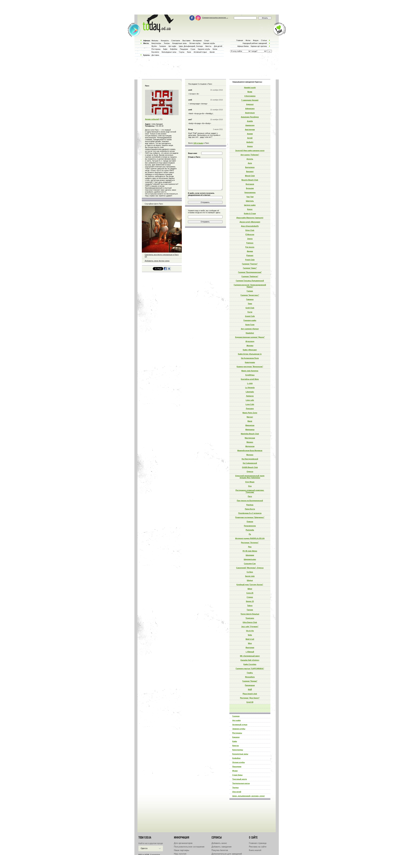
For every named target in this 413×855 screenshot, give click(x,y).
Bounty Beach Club (250, 180)
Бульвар (250, 188)
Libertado (250, 392)
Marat (249, 421)
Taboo (249, 605)
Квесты (235, 745)
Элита (249, 239)
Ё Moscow (250, 234)
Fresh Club (250, 260)
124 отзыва (198, 143)
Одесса (250, 471)
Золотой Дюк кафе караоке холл (249, 150)
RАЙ (250, 689)
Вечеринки (197, 40)
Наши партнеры (181, 850)
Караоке (236, 737)
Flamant (249, 255)
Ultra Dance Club (250, 622)
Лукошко (250, 408)
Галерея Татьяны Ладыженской (250, 281)
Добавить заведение (222, 846)
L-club (250, 383)
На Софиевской (250, 463)
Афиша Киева (243, 46)
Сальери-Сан (250, 564)
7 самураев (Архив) (249, 100)
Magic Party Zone (249, 413)
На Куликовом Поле (250, 358)
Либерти (250, 396)
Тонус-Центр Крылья (250, 614)
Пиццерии (236, 766)
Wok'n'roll (250, 639)
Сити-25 (249, 593)
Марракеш (249, 429)
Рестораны (237, 733)
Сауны (181, 52)
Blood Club (250, 176)
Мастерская (250, 438)
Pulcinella (250, 530)
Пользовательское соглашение (189, 846)
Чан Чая (249, 197)
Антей (249, 138)
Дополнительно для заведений (227, 854)
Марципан (249, 425)
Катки (215, 49)
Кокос (249, 209)
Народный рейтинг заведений (255, 43)
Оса (250, 486)
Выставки (186, 40)
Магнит (250, 417)
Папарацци (250, 685)
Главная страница (257, 843)
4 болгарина (249, 96)
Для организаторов (183, 843)
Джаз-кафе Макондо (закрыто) (249, 218)
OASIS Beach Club (250, 467)
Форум (255, 40)
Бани (189, 52)
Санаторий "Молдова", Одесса (249, 568)
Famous (249, 243)
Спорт (206, 40)
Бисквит (250, 171)
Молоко (249, 455)
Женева (250, 346)
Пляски (250, 522)
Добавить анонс (219, 843)
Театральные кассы (241, 783)
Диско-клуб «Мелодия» (250, 222)
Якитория (250, 647)
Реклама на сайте (257, 846)
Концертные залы (240, 754)
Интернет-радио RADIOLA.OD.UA (250, 538)
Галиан (250, 291)
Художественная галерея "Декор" (250, 337)
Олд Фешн (249, 482)
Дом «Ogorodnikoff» (250, 226)
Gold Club (250, 308)
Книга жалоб (255, 850)
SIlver (249, 589)
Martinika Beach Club (250, 434)
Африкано (250, 108)
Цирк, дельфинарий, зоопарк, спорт (248, 796)
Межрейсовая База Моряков (249, 450)
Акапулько (250, 113)
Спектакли (175, 40)
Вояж (249, 92)
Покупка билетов (220, 850)
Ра (250, 534)
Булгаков (250, 184)
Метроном (249, 446)
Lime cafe (250, 400)
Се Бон (250, 572)
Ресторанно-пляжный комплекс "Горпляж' (250, 491)
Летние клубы (238, 762)
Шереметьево (250, 559)
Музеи (235, 771)
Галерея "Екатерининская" (250, 272)
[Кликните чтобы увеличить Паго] (162, 114)
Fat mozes (249, 247)
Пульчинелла (250, 526)
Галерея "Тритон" (250, 264)
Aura (250, 163)
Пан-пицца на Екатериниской (250, 501)
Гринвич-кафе (249, 320)
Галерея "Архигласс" (250, 295)
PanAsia (249, 505)
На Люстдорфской (250, 459)
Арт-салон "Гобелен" (250, 155)
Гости (249, 312)
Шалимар (250, 555)
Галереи (236, 716)
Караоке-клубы (204, 49)
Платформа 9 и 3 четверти (250, 513)
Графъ (250, 673)
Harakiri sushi (250, 87)
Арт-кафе (236, 720)
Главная (239, 40)
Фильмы (154, 40)
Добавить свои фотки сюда (157, 261)
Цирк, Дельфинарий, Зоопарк (191, 46)
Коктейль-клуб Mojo (250, 379)
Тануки (250, 610)
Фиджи (250, 251)
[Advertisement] (206, 7)
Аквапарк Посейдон (250, 117)
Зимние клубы (238, 729)
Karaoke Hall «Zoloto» (250, 660)
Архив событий (152, 119)
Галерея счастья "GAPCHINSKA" (250, 668)
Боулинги (155, 52)
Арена (250, 146)
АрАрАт (249, 142)
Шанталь (250, 201)
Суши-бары (237, 775)
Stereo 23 (250, 601)
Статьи (264, 40)
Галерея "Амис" (250, 268)
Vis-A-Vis (250, 631)
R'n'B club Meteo (250, 551)
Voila (250, 635)
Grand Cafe (250, 316)
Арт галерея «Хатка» (250, 329)
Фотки (248, 40)
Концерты (165, 40)
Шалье (250, 580)
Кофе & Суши (250, 213)
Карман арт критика (259, 46)
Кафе (234, 741)
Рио (250, 547)
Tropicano (250, 618)
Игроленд (250, 341)
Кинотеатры (237, 750)
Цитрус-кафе (250, 205)
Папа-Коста (250, 509)
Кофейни (236, 758)
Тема (250, 304)
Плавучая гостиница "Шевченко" (249, 517)
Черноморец (250, 192)
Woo (250, 643)
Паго (250, 496)
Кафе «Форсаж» (250, 350)
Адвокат (250, 104)
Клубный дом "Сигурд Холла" (250, 585)
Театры (235, 787)
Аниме (250, 134)
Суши (193, 49)
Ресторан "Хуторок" (250, 543)
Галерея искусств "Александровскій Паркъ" (250, 286)
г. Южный (250, 652)
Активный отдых (239, 724)
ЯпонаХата (250, 677)
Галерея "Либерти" (250, 276)
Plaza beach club (250, 694)
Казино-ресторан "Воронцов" (250, 367)
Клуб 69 (250, 702)
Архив (212, 52)
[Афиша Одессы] (157, 31)
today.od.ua (144, 837)
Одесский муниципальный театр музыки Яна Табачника (249, 477)
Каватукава (250, 362)
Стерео (250, 597)
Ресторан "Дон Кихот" (250, 698)
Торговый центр (239, 779)
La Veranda (250, 388)
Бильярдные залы (169, 52)
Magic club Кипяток (249, 371)
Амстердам (250, 129)
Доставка (155, 55)
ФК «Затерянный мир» (250, 656)
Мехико (250, 442)
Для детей (236, 792)
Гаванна (249, 299)
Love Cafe (250, 404)
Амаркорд (249, 125)
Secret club (250, 576)
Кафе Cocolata (249, 664)
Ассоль (250, 159)
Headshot (250, 333)
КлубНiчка (249, 375)
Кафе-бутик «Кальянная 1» (250, 354)
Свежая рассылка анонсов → (215, 18)
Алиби (250, 121)
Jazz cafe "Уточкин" (249, 626)
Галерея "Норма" (249, 681)
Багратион (250, 167)
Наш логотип (180, 854)
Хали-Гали (249, 325)
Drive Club (249, 230)
